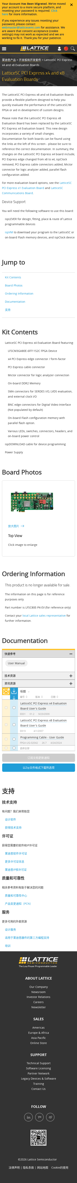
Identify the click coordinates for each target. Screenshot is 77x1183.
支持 (7, 310)
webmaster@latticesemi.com (21, 27)
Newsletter (38, 1007)
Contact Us (38, 1089)
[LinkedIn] (28, 1118)
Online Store (38, 1043)
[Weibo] (49, 1118)
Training (38, 1084)
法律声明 (14, 1167)
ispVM (9, 232)
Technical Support (39, 1063)
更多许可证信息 (14, 861)
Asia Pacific (38, 1038)
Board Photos (14, 285)
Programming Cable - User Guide (42, 737)
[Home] (34, 49)
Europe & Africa (38, 1033)
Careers (38, 1002)
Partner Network (38, 1073)
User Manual (16, 663)
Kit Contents (13, 277)
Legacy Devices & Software (38, 1078)
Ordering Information (19, 293)
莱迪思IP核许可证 (16, 869)
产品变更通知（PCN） (19, 903)
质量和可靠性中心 (16, 895)
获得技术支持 (13, 827)
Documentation (15, 301)
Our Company (38, 987)
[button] (9, 49)
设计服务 (10, 929)
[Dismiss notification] (71, 5)
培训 (7, 946)
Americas (38, 1027)
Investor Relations (38, 997)
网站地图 (42, 1167)
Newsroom (38, 992)
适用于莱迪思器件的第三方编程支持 (27, 937)
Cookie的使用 (59, 1167)
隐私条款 (28, 1167)
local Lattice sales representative (44, 615)
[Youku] (38, 1118)
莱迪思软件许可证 (16, 853)
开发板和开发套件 (30, 60)
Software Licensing (38, 1068)
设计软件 (10, 819)
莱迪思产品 (9, 60)
